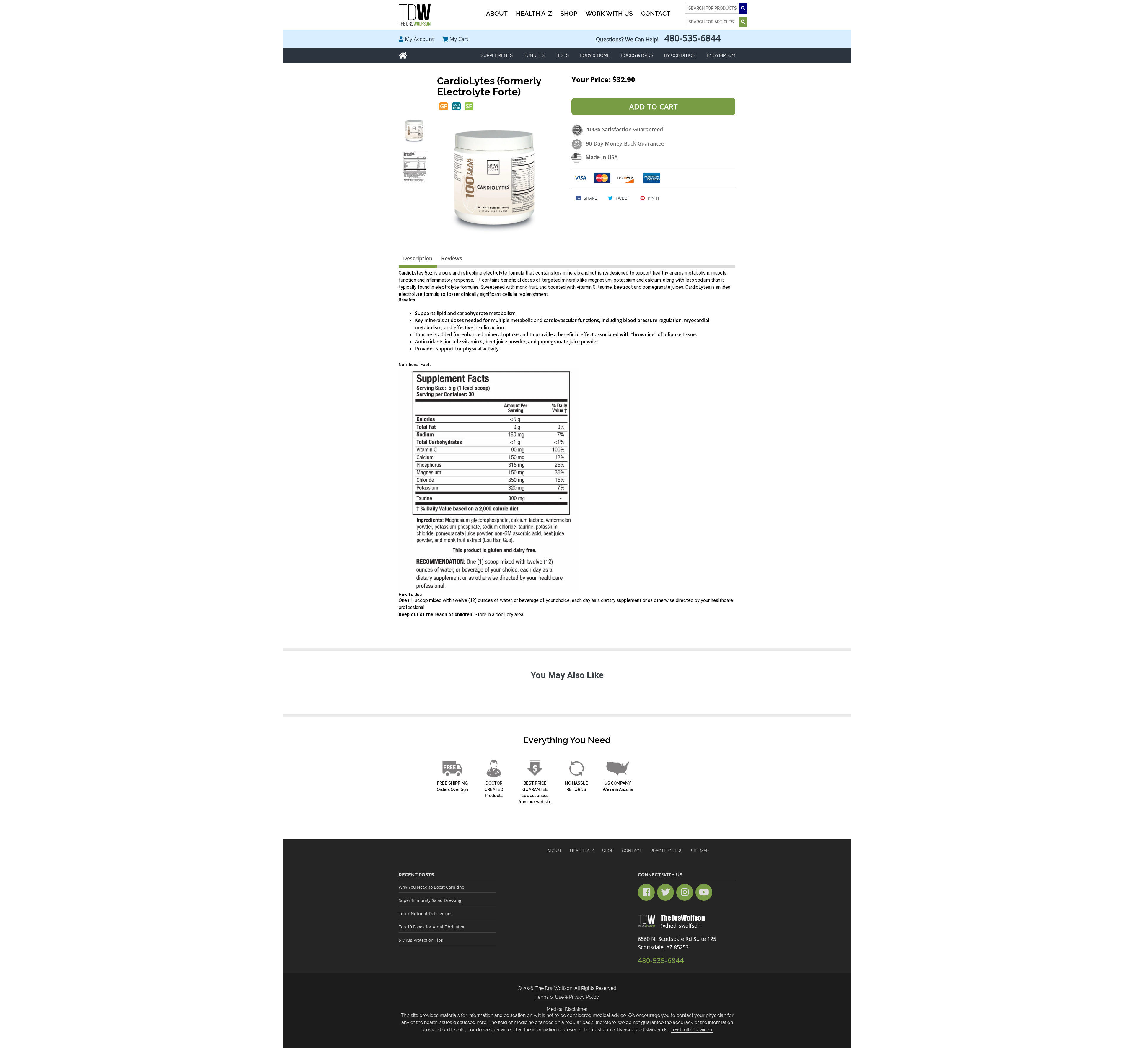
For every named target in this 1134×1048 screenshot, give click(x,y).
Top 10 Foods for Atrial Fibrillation (432, 927)
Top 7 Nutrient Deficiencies (425, 913)
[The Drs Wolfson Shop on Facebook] (646, 892)
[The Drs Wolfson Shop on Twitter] (665, 892)
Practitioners (666, 850)
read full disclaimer (692, 1029)
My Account (419, 39)
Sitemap (700, 850)
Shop (608, 850)
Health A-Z (582, 850)
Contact (632, 850)
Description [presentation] (417, 258)
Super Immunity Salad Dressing (430, 900)
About (554, 850)
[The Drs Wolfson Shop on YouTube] (703, 892)
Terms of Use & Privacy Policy (567, 997)
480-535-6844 (692, 38)
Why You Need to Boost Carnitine (431, 887)
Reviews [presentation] (451, 258)
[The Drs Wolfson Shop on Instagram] (684, 892)
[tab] (418, 260)
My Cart (458, 39)
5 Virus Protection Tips (421, 940)
